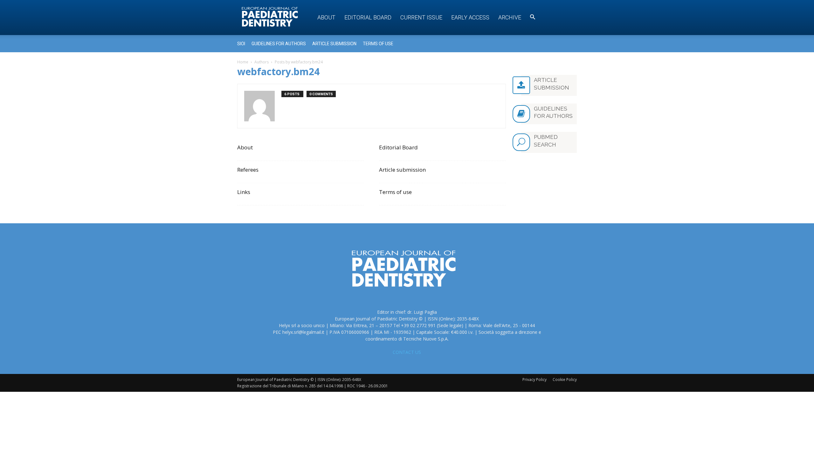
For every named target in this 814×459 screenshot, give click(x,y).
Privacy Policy (534, 379)
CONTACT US (407, 352)
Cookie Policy (565, 379)
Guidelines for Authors (279, 43)
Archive (509, 17)
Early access (470, 17)
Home (242, 62)
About (326, 17)
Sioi (241, 43)
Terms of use (378, 43)
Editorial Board (367, 17)
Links (243, 192)
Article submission (334, 43)
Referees (248, 169)
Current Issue (421, 17)
